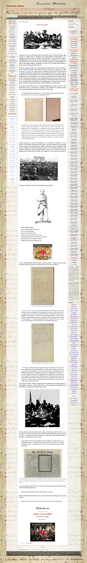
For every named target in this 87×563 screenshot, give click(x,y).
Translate (76, 24)
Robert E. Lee (50, 16)
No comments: (22, 542)
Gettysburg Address (12, 16)
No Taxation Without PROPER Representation (42, 18)
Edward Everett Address (23, 16)
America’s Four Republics (13, 18)
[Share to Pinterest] (31, 543)
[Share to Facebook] (30, 543)
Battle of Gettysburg (42, 16)
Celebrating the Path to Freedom (62, 16)
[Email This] (27, 543)
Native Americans (73, 398)
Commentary (22, 18)
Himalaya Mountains (74, 402)
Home (42, 547)
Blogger (59, 554)
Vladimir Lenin (74, 370)
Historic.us (30, 18)
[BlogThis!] (28, 543)
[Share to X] (29, 543)
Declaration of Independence (12, 34)
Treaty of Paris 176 (11, 53)
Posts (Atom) (25, 549)
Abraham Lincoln (33, 16)
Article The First (73, 16)
